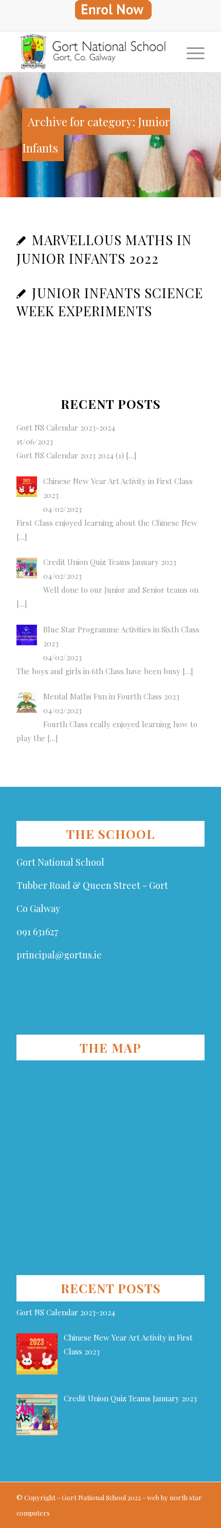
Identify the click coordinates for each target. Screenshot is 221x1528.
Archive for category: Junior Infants (96, 135)
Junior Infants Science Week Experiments (109, 302)
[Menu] (190, 51)
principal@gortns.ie (59, 955)
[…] (130, 455)
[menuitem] (113, 10)
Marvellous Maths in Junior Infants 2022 (104, 249)
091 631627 (37, 931)
